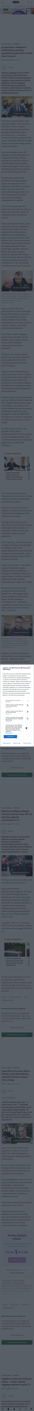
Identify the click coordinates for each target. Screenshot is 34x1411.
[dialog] (17, 705)
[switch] (27, 705)
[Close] (30, 668)
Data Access (16, 743)
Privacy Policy (27, 743)
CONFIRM (10, 736)
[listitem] (17, 701)
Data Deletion (7, 743)
